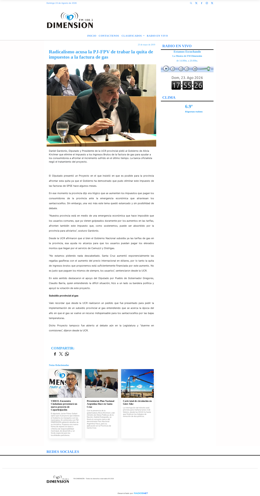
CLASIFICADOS (132, 36)
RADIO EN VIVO (157, 36)
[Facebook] (201, 3)
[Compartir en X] (61, 354)
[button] (190, 3)
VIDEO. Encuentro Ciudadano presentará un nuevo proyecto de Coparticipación (64, 405)
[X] (196, 3)
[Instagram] (206, 3)
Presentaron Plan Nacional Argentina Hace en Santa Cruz (100, 404)
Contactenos (109, 36)
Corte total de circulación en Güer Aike (137, 402)
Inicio (91, 36)
